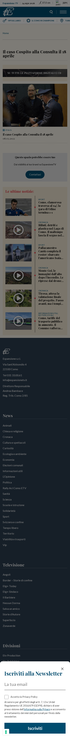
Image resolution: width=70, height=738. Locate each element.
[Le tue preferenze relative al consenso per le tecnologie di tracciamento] (6, 732)
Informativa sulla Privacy (37, 709)
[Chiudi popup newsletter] (62, 668)
